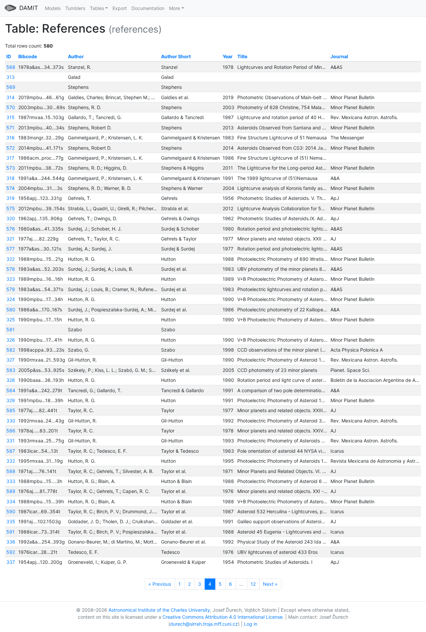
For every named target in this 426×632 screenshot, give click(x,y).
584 (10, 390)
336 (10, 542)
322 (10, 259)
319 (10, 198)
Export (119, 8)
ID (8, 56)
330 (10, 420)
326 (10, 340)
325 (10, 319)
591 (10, 532)
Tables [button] (97, 8)
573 (10, 168)
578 (10, 269)
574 (10, 188)
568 (10, 67)
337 (10, 562)
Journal (339, 56)
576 (10, 229)
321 (10, 238)
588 (10, 471)
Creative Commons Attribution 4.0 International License (222, 617)
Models (53, 8)
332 (10, 461)
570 (10, 107)
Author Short (176, 56)
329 (10, 400)
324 (10, 299)
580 (10, 309)
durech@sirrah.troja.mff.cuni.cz (204, 624)
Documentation (147, 8)
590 (10, 511)
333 (10, 481)
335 (10, 521)
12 (253, 584)
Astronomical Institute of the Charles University (159, 610)
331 (10, 440)
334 (10, 501)
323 (10, 279)
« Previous (159, 584)
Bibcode (27, 56)
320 (10, 218)
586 (10, 430)
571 (10, 127)
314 (10, 97)
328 (10, 380)
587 (10, 451)
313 (10, 77)
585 (10, 410)
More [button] (174, 8)
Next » (270, 584)
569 (10, 87)
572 (10, 148)
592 (10, 552)
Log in (250, 624)
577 (10, 248)
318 (10, 178)
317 (10, 158)
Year (228, 56)
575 (10, 208)
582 (10, 350)
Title (242, 56)
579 (10, 289)
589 (10, 491)
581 (10, 329)
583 (10, 370)
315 (10, 117)
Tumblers (75, 8)
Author (76, 56)
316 (10, 137)
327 (10, 360)
